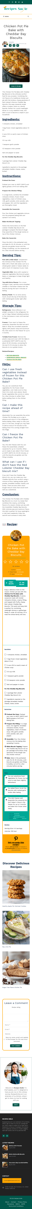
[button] (28, 16)
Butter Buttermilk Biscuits (17, 1154)
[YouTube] (22, 2)
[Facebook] (9, 2)
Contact (13, 1202)
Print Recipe (11, 583)
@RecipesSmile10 (16, 850)
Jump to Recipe (16, 86)
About (16, 1104)
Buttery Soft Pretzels (15, 1145)
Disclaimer (10, 1204)
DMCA (18, 1204)
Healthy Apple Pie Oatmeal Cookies (14, 906)
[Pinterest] (15, 2)
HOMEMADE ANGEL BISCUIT (16, 357)
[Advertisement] (16, 630)
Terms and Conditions (16, 1206)
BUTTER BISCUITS (13, 355)
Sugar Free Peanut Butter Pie (12, 987)
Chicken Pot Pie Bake (14, 359)
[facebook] (10, 45)
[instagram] (14, 45)
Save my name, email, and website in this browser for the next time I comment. (17, 1039)
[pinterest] (17, 45)
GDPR (23, 1204)
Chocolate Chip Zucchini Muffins (18, 1162)
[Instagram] (12, 2)
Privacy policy (22, 1202)
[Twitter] (19, 2)
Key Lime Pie (6, 947)
